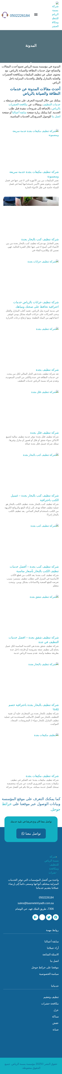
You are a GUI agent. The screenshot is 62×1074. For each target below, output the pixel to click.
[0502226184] (5, 15)
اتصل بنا (56, 116)
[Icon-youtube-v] (42, 917)
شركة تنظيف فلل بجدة (44, 432)
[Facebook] (56, 917)
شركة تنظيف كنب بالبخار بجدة (40, 239)
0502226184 (20, 15)
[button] (36, 14)
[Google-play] (35, 917)
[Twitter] (49, 917)
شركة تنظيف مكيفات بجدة (42, 776)
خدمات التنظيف (51, 104)
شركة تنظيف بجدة (47, 369)
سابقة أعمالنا (19, 112)
